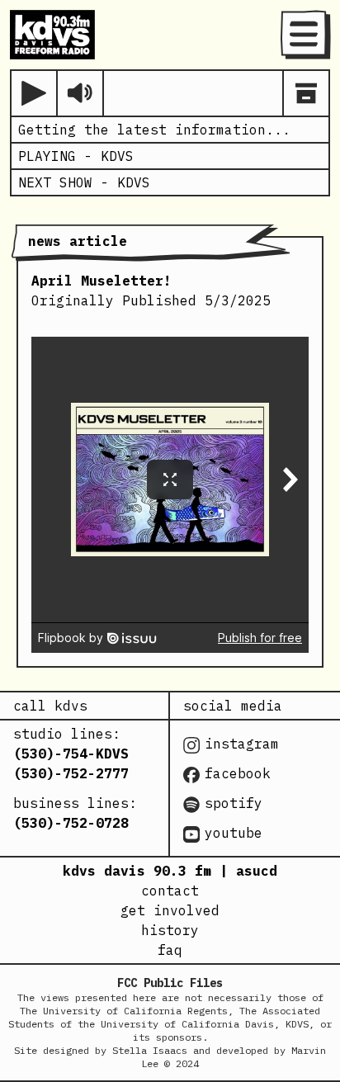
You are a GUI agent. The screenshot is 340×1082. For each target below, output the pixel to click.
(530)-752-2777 (71, 773)
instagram (242, 743)
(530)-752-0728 (71, 823)
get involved (170, 910)
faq (170, 950)
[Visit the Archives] (306, 93)
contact (170, 890)
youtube (233, 832)
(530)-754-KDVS (71, 753)
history (170, 930)
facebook (238, 773)
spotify (233, 803)
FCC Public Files (170, 983)
